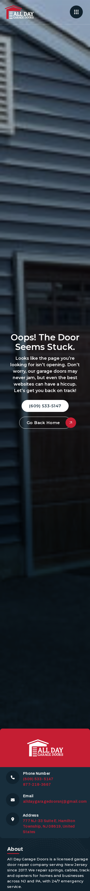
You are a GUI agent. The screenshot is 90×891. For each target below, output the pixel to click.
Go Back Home (43, 422)
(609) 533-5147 (45, 406)
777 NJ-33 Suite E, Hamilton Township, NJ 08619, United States (49, 826)
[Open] (76, 12)
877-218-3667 (37, 784)
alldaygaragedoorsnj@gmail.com (55, 801)
